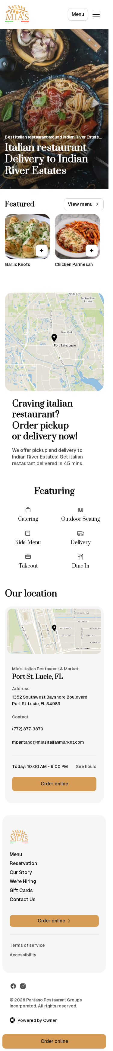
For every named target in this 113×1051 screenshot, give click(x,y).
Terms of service (27, 945)
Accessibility (23, 955)
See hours (86, 766)
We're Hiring (23, 881)
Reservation (23, 863)
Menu (78, 14)
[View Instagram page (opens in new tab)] (23, 986)
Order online (54, 784)
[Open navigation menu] (96, 14)
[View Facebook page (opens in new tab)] (13, 986)
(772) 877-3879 (27, 730)
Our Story (21, 872)
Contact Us (23, 899)
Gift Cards (21, 890)
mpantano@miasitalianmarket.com (48, 743)
